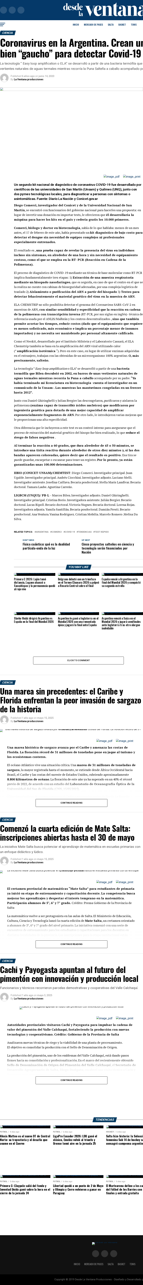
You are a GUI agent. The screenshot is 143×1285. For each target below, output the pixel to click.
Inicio (76, 24)
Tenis (134, 24)
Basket (122, 24)
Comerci (57, 532)
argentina (42, 532)
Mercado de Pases (93, 24)
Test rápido (102, 532)
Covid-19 (70, 532)
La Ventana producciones (28, 79)
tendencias (85, 532)
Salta (111, 24)
